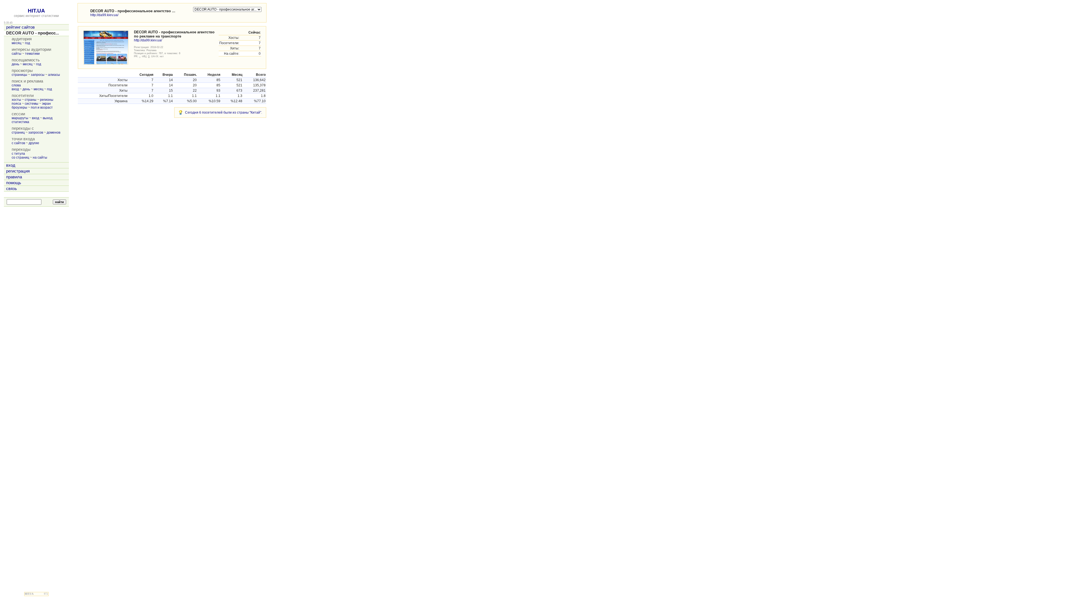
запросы (37, 75)
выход (48, 118)
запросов (35, 132)
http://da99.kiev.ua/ (104, 15)
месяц (16, 43)
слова (16, 85)
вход (15, 89)
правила (14, 177)
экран (46, 104)
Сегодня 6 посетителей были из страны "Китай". (223, 112)
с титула (18, 154)
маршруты (20, 118)
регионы (46, 100)
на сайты (40, 157)
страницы (19, 75)
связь (11, 188)
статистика (20, 122)
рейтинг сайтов (20, 27)
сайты (16, 54)
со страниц (20, 157)
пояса (16, 104)
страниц (18, 132)
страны (30, 100)
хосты (16, 100)
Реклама (151, 50)
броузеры (19, 107)
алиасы (54, 75)
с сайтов (18, 143)
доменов (53, 132)
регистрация (18, 171)
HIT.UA (36, 11)
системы (31, 104)
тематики (32, 54)
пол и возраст (42, 107)
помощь (13, 183)
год (27, 43)
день (15, 64)
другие (34, 143)
